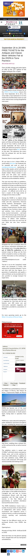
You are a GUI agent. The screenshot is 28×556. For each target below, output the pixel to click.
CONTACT (5, 19)
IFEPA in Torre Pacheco (11, 92)
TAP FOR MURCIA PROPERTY (14, 39)
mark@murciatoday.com (9, 167)
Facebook (22, 383)
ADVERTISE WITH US (12, 19)
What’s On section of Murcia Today (12, 317)
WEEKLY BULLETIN (21, 19)
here (18, 149)
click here (12, 163)
